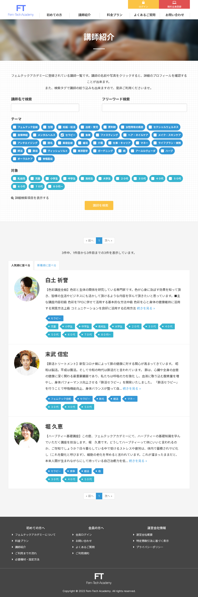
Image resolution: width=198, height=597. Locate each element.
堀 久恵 (54, 426)
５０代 (177, 178)
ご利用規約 (82, 553)
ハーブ (169, 150)
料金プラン (114, 15)
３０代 (142, 178)
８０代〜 (58, 186)
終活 (20, 150)
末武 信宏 (56, 354)
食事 (87, 135)
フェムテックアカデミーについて (35, 534)
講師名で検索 (21, 99)
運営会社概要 (144, 534)
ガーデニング (105, 150)
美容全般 (68, 142)
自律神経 (23, 135)
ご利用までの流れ (26, 553)
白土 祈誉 (56, 280)
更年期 (112, 127)
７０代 (39, 186)
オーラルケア (25, 158)
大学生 (107, 178)
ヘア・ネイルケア (138, 135)
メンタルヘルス (46, 135)
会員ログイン (84, 534)
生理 (50, 127)
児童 (37, 178)
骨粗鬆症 (48, 158)
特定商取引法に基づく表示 (152, 540)
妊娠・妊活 (69, 127)
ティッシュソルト (58, 150)
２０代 (124, 178)
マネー (144, 142)
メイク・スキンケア (169, 135)
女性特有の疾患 (134, 127)
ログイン (143, 6)
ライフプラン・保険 (169, 142)
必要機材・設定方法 (27, 559)
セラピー (70, 135)
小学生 (54, 178)
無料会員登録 (174, 6)
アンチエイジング (28, 142)
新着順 (46, 265)
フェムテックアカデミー (21, 10)
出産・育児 (91, 127)
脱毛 (50, 142)
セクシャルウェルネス (165, 127)
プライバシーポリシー (149, 547)
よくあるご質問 (144, 15)
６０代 (21, 186)
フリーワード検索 (116, 99)
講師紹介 (84, 15)
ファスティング (109, 135)
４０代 (159, 178)
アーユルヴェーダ (145, 150)
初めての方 (54, 15)
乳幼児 (21, 178)
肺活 (35, 150)
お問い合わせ (175, 15)
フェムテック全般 (28, 127)
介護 (100, 142)
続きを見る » (146, 308)
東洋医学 (83, 150)
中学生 (71, 178)
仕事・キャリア (122, 142)
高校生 (89, 178)
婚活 (85, 142)
